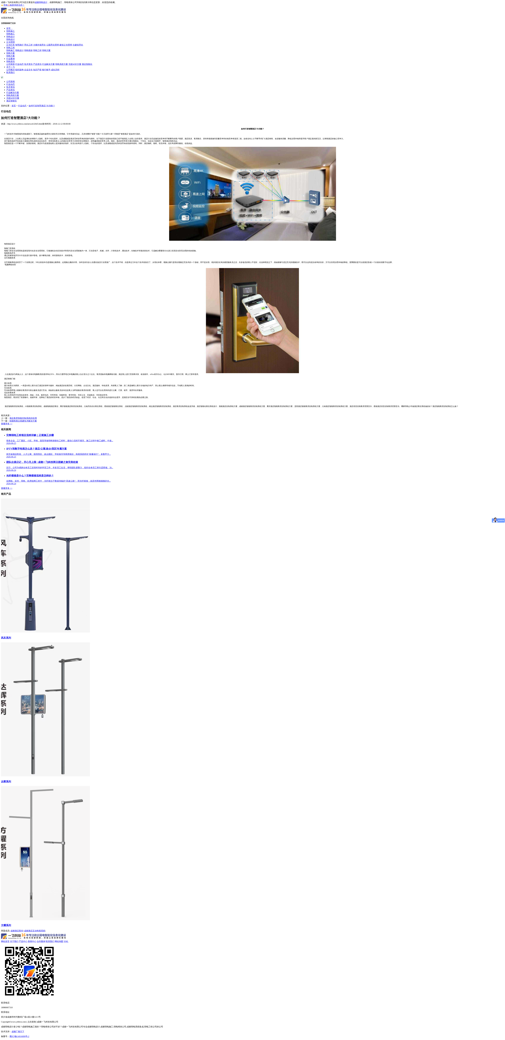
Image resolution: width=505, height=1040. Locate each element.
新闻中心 (32, 941)
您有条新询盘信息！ (14, 5)
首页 (9, 28)
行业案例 (10, 59)
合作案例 (41, 941)
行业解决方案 (48, 64)
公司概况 (10, 70)
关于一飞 (10, 67)
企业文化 (28, 70)
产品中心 (23, 941)
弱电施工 (10, 31)
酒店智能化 (87, 64)
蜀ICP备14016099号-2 (19, 1036)
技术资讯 (28, 64)
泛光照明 (10, 42)
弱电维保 (28, 50)
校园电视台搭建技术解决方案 (23, 421)
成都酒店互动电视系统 (34, 931)
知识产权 (37, 70)
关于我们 (14, 941)
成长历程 (55, 70)
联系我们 (10, 72)
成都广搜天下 (18, 1031)
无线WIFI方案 (74, 64)
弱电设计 (10, 36)
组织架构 (19, 70)
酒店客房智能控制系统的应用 (23, 418)
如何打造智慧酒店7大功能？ (42, 106)
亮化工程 (28, 45)
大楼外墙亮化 (39, 45)
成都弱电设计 (41, 2)
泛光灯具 (10, 45)
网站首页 (5, 941)
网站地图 (59, 941)
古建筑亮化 (78, 45)
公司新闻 (10, 64)
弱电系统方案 (61, 64)
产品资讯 (37, 64)
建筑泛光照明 (65, 45)
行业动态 (19, 64)
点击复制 (32, 1022)
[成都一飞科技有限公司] (33, 14)
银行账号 (46, 70)
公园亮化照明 (52, 45)
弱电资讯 (10, 61)
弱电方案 (46, 50)
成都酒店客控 (17, 931)
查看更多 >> (6, 424)
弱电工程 (10, 48)
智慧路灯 (19, 45)
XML (66, 941)
